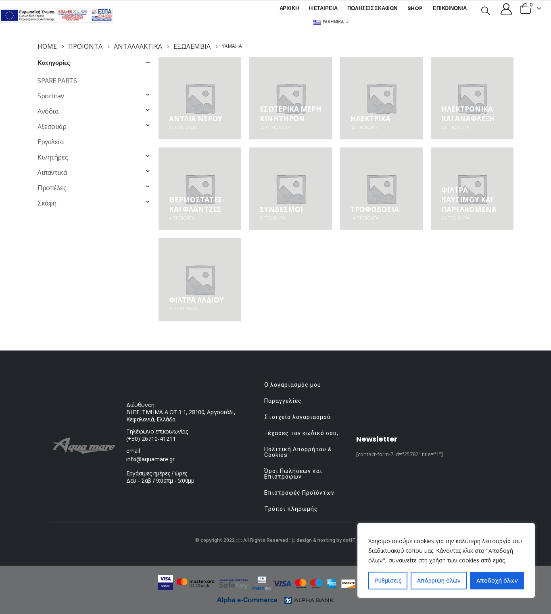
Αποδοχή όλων (497, 580)
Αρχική (289, 8)
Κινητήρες (53, 157)
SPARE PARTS (57, 80)
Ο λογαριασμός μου (292, 385)
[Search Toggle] (485, 10)
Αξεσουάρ (52, 126)
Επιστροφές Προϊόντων (299, 493)
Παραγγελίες (283, 401)
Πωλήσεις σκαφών (372, 8)
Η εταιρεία (323, 8)
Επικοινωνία (450, 8)
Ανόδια (48, 111)
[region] (446, 560)
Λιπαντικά (52, 172)
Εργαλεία (51, 141)
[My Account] (506, 8)
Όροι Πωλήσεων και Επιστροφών (293, 474)
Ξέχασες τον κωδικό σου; (301, 433)
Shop (415, 8)
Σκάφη (47, 203)
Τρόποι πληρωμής (291, 509)
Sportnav (51, 95)
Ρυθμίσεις (388, 580)
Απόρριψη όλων (439, 580)
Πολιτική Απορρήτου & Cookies (298, 452)
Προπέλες (52, 187)
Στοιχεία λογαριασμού (297, 417)
